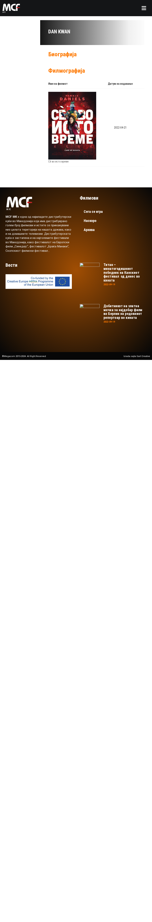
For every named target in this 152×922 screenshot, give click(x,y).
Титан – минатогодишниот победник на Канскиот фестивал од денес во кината (122, 272)
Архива (89, 230)
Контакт (29, 486)
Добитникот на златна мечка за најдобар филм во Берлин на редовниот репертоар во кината (123, 312)
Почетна (29, 419)
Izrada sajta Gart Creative (137, 356)
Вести (26, 472)
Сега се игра (93, 211)
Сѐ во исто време (58, 161)
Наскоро (90, 221)
